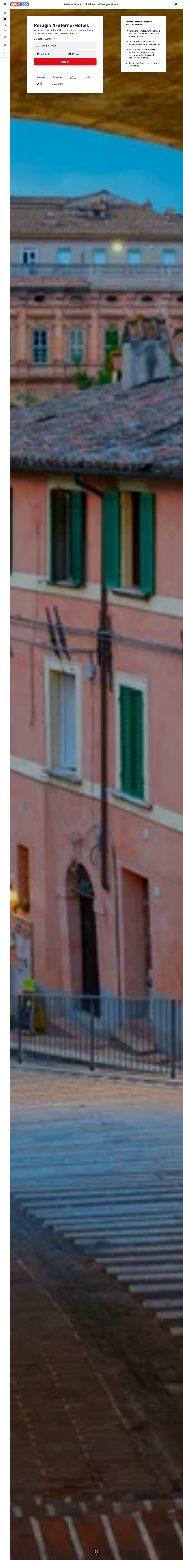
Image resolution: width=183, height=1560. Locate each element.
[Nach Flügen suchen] (5, 13)
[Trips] (5, 45)
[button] (5, 4)
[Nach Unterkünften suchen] (5, 19)
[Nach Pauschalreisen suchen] (5, 31)
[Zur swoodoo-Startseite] (19, 4)
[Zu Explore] (5, 37)
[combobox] (45, 38)
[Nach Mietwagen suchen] (5, 25)
